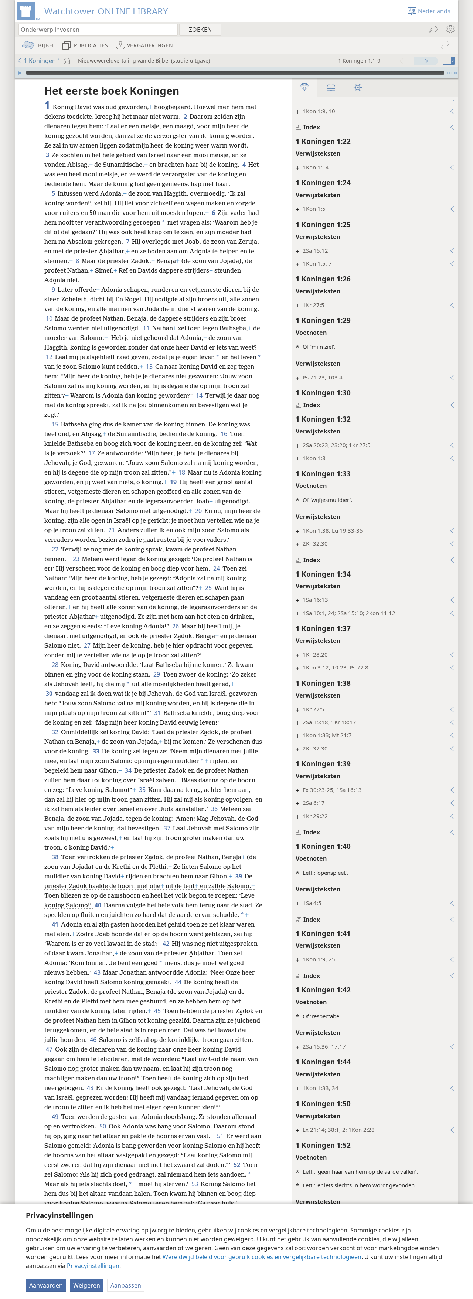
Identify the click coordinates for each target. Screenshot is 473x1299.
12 (50, 357)
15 (55, 424)
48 (91, 1088)
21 (112, 530)
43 (98, 972)
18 (182, 472)
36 (215, 809)
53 (195, 1184)
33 (97, 751)
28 (55, 665)
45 (158, 1011)
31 (158, 713)
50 (103, 1126)
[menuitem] (449, 29)
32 (55, 732)
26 (176, 626)
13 (150, 366)
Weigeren (86, 1285)
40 (98, 905)
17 (92, 453)
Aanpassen (125, 1285)
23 (77, 559)
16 (224, 434)
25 (209, 588)
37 (167, 828)
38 (55, 857)
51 (221, 1136)
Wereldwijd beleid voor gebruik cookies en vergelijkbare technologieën (262, 1257)
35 (143, 790)
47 (50, 1049)
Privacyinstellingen (93, 1266)
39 (239, 876)
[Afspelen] (20, 73)
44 (179, 982)
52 (237, 1165)
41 (55, 924)
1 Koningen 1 (42, 61)
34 (129, 770)
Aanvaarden (46, 1285)
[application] (236, 72)
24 (217, 568)
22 (55, 549)
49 (55, 1117)
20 (199, 511)
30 (50, 693)
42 (166, 943)
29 (157, 674)
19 (174, 482)
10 (50, 318)
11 (147, 328)
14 (200, 395)
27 (88, 645)
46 (94, 1040)
